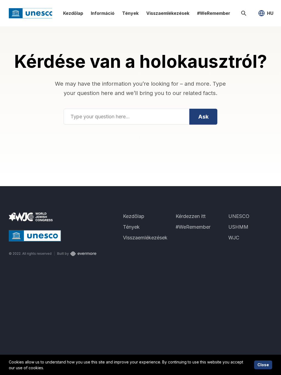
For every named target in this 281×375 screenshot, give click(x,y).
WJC (233, 237)
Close (263, 364)
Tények (130, 13)
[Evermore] (83, 253)
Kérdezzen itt (191, 216)
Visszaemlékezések (167, 13)
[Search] (243, 13)
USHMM (238, 227)
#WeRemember (213, 13)
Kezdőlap (73, 13)
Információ (102, 13)
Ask (203, 116)
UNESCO (238, 216)
